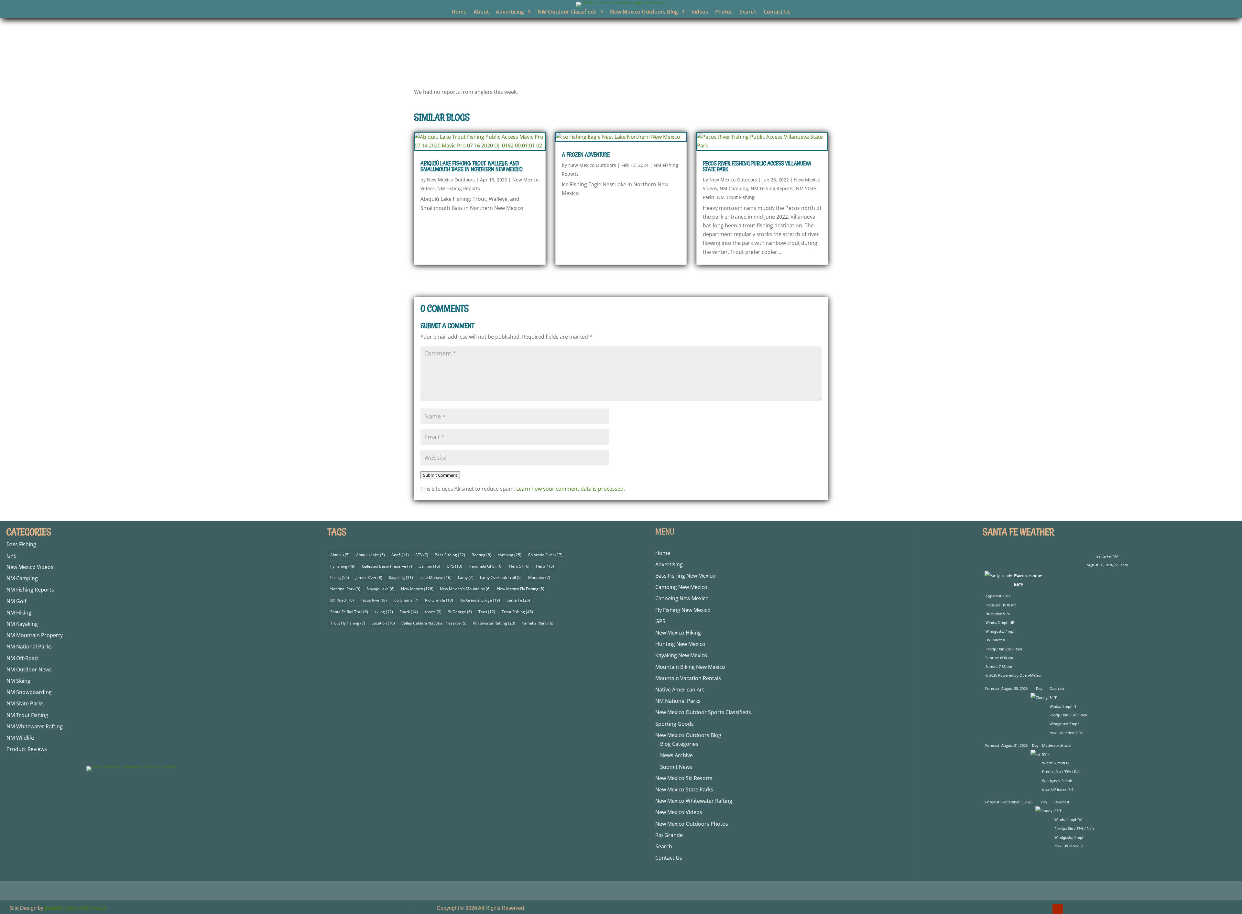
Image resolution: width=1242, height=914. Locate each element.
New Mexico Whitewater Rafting (693, 800)
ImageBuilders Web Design (76, 908)
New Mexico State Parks (684, 789)
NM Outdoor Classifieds (567, 12)
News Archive (676, 755)
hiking (339, 577)
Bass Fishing (21, 544)
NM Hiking (18, 612)
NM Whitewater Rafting (34, 726)
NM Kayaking (22, 623)
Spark (408, 612)
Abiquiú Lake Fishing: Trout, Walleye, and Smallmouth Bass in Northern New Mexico (471, 166)
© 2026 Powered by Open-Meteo (1013, 675)
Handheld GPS (486, 566)
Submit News (676, 766)
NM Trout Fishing (736, 197)
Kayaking (401, 577)
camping (509, 555)
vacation (383, 623)
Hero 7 (545, 566)
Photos (724, 12)
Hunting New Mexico (680, 643)
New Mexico (417, 589)
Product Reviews (26, 749)
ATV (421, 555)
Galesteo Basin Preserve (387, 566)
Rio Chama (406, 600)
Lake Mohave (435, 577)
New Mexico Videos (29, 567)
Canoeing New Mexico (682, 598)
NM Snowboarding (29, 692)
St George (460, 612)
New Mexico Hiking (678, 632)
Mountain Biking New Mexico (690, 666)
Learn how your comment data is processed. (570, 488)
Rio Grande (439, 600)
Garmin (429, 566)
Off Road (342, 600)
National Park (345, 589)
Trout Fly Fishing (347, 623)
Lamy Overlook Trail (501, 577)
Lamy (466, 577)
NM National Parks (29, 646)
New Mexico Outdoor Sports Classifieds (703, 712)
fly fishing (342, 566)
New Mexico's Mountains (465, 589)
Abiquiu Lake (370, 555)
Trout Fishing (517, 612)
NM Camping (734, 188)
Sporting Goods (674, 723)
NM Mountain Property (34, 635)
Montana (539, 577)
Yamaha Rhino (537, 623)
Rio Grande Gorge (480, 600)
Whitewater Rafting (494, 623)
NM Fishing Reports (653, 66)
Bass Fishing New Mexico (685, 575)
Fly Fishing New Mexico (683, 610)
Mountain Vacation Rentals (688, 678)
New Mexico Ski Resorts (684, 778)
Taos (486, 612)
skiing (384, 612)
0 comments (697, 66)
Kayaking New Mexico (681, 655)
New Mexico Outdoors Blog (644, 12)
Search (748, 12)
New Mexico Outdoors (563, 66)
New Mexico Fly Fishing (520, 589)
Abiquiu (340, 555)
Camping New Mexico (681, 587)
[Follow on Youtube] (1057, 909)
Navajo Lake (381, 589)
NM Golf (16, 601)
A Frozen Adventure (586, 154)
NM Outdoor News (29, 669)
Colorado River (545, 555)
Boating (481, 555)
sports (432, 612)
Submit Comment (440, 475)
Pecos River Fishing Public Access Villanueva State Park (757, 166)
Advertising (510, 12)
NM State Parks (25, 703)
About (481, 12)
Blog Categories (679, 743)
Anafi (400, 555)
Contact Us (777, 12)
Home (459, 12)
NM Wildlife (20, 737)
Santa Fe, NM (1107, 556)
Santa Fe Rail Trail (349, 612)
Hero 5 (519, 566)
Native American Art (679, 689)
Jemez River (368, 577)
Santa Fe (518, 600)
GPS (11, 555)
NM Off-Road (22, 658)
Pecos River (373, 600)
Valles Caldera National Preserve (433, 623)
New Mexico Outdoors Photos (691, 823)
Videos (700, 12)
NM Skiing (18, 680)
